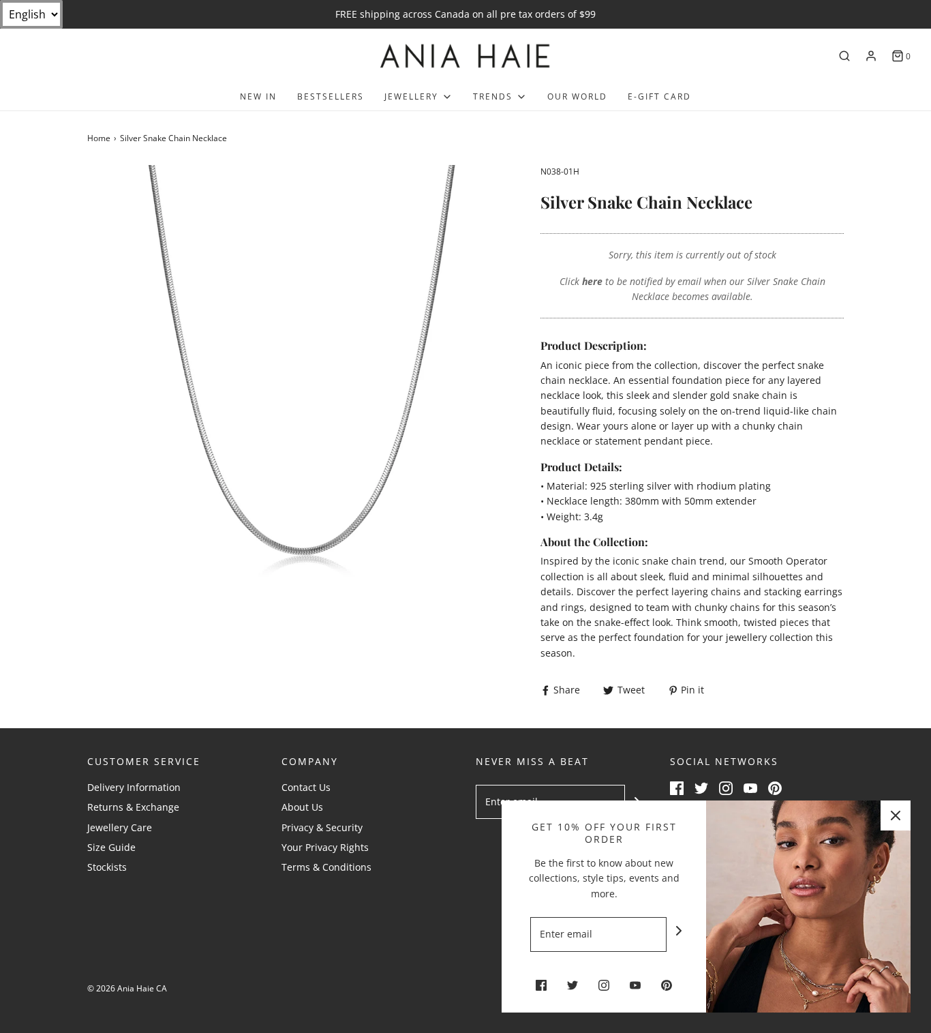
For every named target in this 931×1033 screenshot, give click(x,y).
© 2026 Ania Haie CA (127, 988)
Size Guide (111, 847)
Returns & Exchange (133, 806)
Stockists (107, 866)
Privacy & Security (322, 827)
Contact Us (306, 787)
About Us (302, 806)
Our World (577, 96)
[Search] (844, 56)
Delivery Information (134, 787)
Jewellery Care (119, 827)
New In (258, 96)
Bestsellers (330, 96)
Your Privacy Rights (325, 847)
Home (98, 138)
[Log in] (871, 56)
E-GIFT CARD (659, 96)
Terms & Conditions (326, 866)
